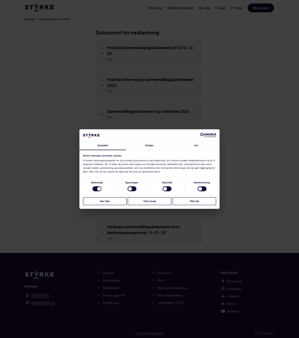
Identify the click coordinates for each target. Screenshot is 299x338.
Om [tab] (196, 145)
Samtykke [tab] (102, 145)
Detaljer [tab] (149, 145)
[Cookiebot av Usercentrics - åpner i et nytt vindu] (202, 135)
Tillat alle (194, 201)
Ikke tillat (105, 201)
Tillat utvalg (149, 201)
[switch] (132, 188)
